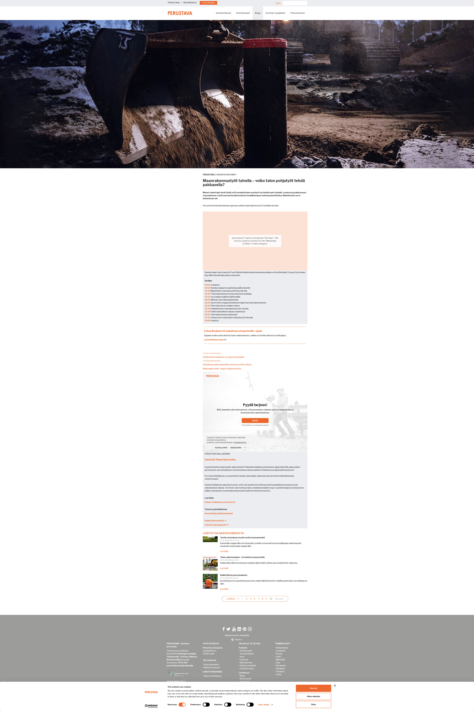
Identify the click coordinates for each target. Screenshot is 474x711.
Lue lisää (224, 551)
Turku (278, 674)
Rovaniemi (281, 665)
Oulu (278, 662)
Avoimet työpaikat (275, 13)
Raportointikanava (212, 676)
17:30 (207, 317)
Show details (263, 705)
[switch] (206, 705)
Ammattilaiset (223, 13)
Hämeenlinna (282, 648)
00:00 (208, 285)
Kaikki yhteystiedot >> (216, 521)
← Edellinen (230, 599)
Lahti (278, 657)
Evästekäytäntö (211, 664)
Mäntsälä (280, 659)
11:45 (207, 306)
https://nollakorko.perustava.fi (220, 502)
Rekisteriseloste (212, 667)
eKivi (242, 657)
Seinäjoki (280, 668)
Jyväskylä (280, 651)
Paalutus (244, 659)
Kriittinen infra (247, 668)
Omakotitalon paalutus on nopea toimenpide (223, 357)
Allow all (313, 688)
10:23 (207, 303)
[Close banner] (335, 685)
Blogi (258, 13)
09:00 (208, 300)
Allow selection (313, 696)
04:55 (208, 294)
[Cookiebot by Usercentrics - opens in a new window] (151, 706)
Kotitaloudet (243, 13)
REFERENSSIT (190, 2)
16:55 (207, 314)
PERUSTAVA (174, 2)
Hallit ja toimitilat (248, 665)
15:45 (207, 311)
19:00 (207, 320)
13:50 (207, 309)
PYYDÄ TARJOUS (208, 3)
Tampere (280, 671)
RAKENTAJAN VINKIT (227, 174)
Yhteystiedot (297, 13)
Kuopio (279, 654)
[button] (237, 639)
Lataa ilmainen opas (214, 340)
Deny (313, 704)
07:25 (207, 297)
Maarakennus (246, 662)
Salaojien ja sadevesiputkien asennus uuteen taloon (227, 364)
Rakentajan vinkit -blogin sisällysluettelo (222, 369)
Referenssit (245, 679)
